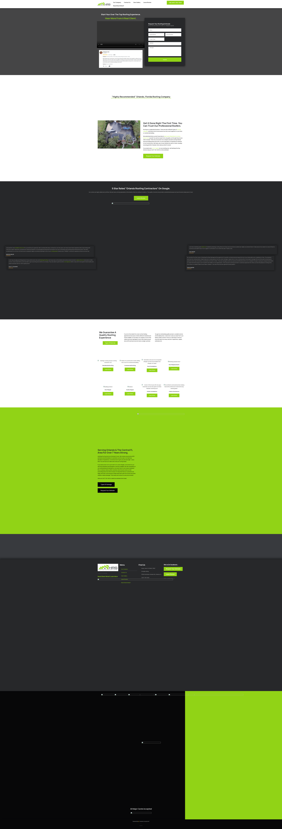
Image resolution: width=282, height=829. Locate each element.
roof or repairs (155, 148)
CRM (146, 525)
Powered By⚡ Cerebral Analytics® (141, 821)
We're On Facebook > (171, 565)
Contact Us (127, 2)
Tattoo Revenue (141, 525)
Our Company (117, 2)
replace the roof (80, 260)
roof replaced (67, 261)
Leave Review (147, 2)
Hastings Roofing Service (104, 456)
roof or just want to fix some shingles (115, 464)
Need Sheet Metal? (118, 6)
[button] (175, 3)
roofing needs (54, 251)
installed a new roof (19, 247)
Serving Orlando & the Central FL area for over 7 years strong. (115, 451)
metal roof (203, 247)
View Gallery (136, 2)
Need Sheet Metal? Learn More (108, 576)
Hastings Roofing (44, 260)
